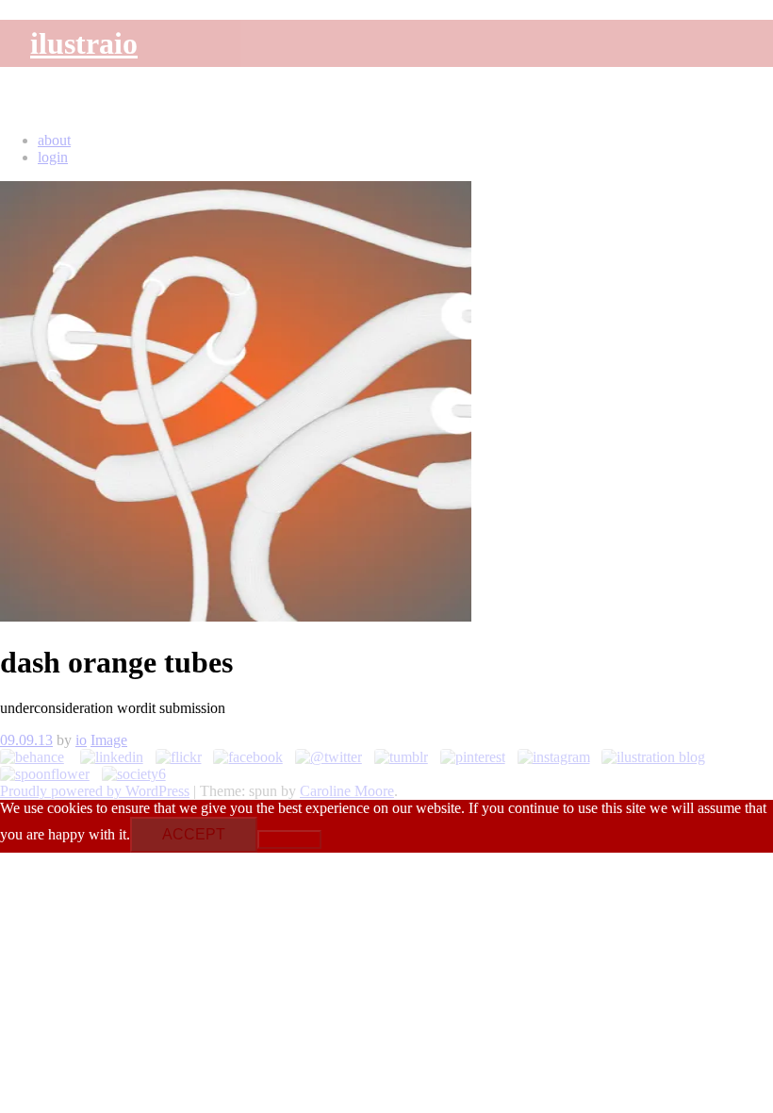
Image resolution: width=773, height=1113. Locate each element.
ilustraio (84, 43)
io (81, 740)
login (53, 157)
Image (108, 740)
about (54, 140)
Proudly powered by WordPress (94, 791)
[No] (289, 839)
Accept (193, 834)
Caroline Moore (347, 791)
